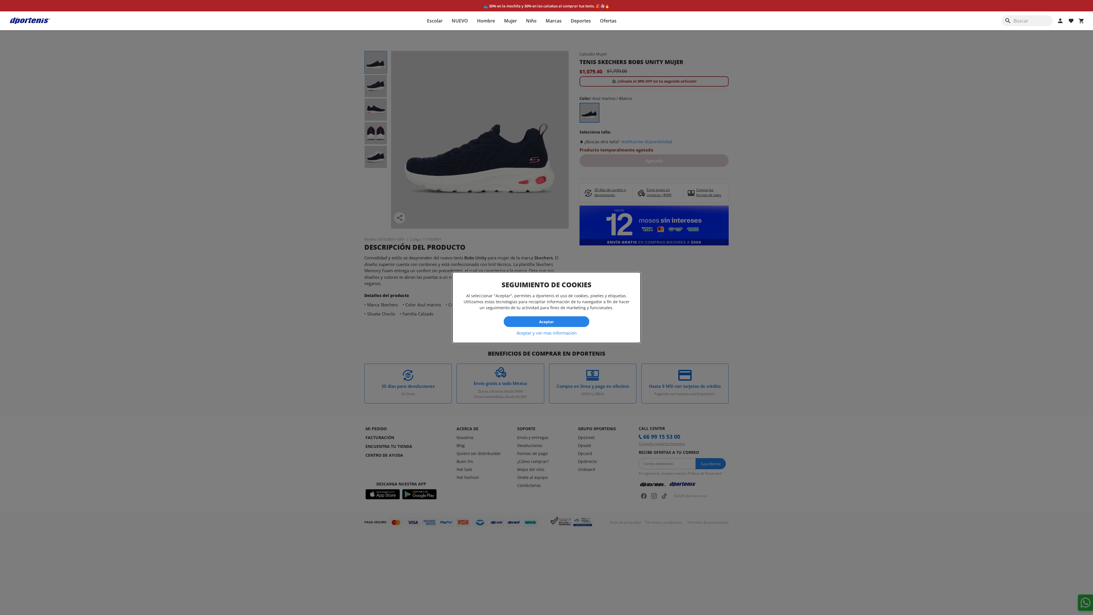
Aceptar (546, 321)
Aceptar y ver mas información (547, 333)
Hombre (486, 21)
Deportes (581, 21)
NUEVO (460, 21)
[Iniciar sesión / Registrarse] (1060, 20)
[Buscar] (1008, 20)
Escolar (435, 21)
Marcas (554, 21)
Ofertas (608, 21)
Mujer (510, 21)
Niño (531, 21)
